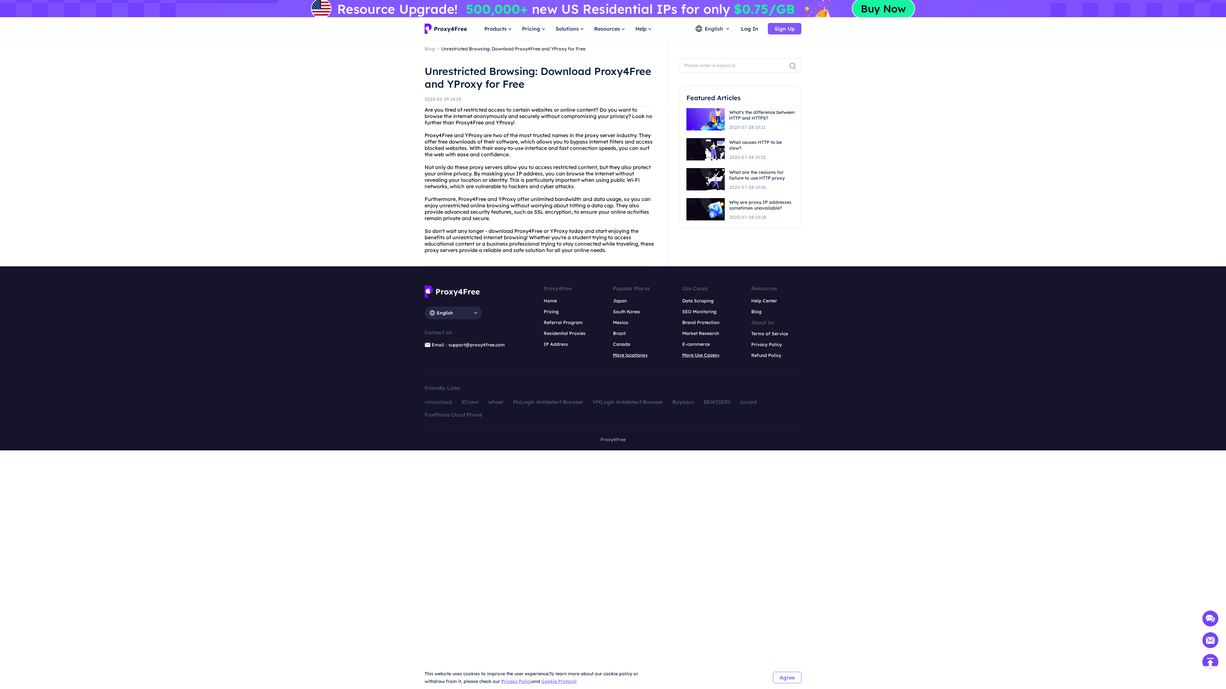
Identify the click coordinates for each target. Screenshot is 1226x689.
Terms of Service (769, 334)
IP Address (556, 344)
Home (550, 301)
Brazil (619, 333)
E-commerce (696, 344)
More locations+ (630, 355)
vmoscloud (438, 402)
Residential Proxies (565, 333)
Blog (756, 312)
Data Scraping (698, 301)
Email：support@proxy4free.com (468, 345)
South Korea (626, 312)
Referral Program (563, 322)
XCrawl (470, 402)
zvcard (748, 402)
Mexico (620, 322)
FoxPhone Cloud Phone (453, 414)
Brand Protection (700, 322)
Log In (749, 29)
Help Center (764, 301)
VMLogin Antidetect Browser (628, 402)
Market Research (700, 333)
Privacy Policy (516, 681)
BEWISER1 (717, 402)
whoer (495, 402)
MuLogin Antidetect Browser (548, 402)
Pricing (551, 312)
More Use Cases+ (701, 355)
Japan (620, 301)
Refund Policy (766, 355)
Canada (621, 344)
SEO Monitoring (699, 312)
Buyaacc (683, 402)
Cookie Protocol (559, 681)
